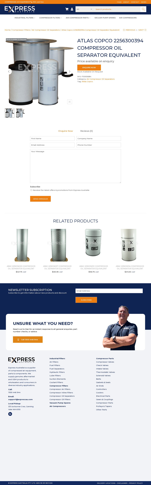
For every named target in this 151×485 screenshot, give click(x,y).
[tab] (65, 131)
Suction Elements (58, 379)
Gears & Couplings (104, 399)
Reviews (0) (86, 131)
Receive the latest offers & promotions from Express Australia (61, 190)
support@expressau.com (20, 399)
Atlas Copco (87, 81)
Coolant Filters (56, 382)
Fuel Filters (55, 365)
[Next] (70, 71)
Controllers (101, 389)
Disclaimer (122, 483)
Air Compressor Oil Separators (46, 30)
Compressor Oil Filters (60, 399)
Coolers (99, 392)
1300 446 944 (38, 2)
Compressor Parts (104, 403)
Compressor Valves (105, 362)
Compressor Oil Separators (62, 396)
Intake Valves (102, 369)
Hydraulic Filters (57, 372)
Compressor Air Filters (60, 389)
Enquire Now (89, 67)
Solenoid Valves (103, 375)
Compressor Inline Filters (61, 392)
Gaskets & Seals (103, 382)
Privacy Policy (136, 483)
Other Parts (101, 410)
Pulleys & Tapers (104, 406)
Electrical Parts (103, 396)
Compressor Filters (21, 30)
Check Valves (102, 365)
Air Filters (54, 362)
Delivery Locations (106, 483)
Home (7, 30)
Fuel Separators (57, 369)
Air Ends (100, 386)
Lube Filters (55, 375)
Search (143, 9)
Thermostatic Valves (105, 372)
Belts (98, 379)
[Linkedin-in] (10, 414)
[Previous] (9, 71)
